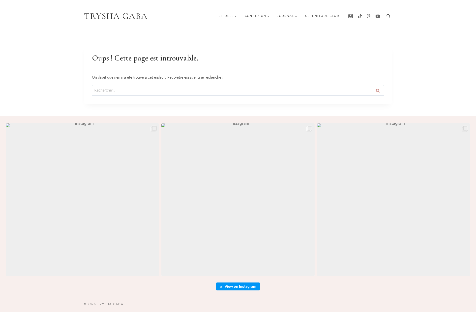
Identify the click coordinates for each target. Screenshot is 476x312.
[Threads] (368, 16)
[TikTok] (359, 16)
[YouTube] (377, 16)
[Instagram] (350, 16)
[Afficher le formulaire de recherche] (388, 16)
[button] (82, 199)
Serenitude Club (322, 16)
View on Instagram (240, 286)
